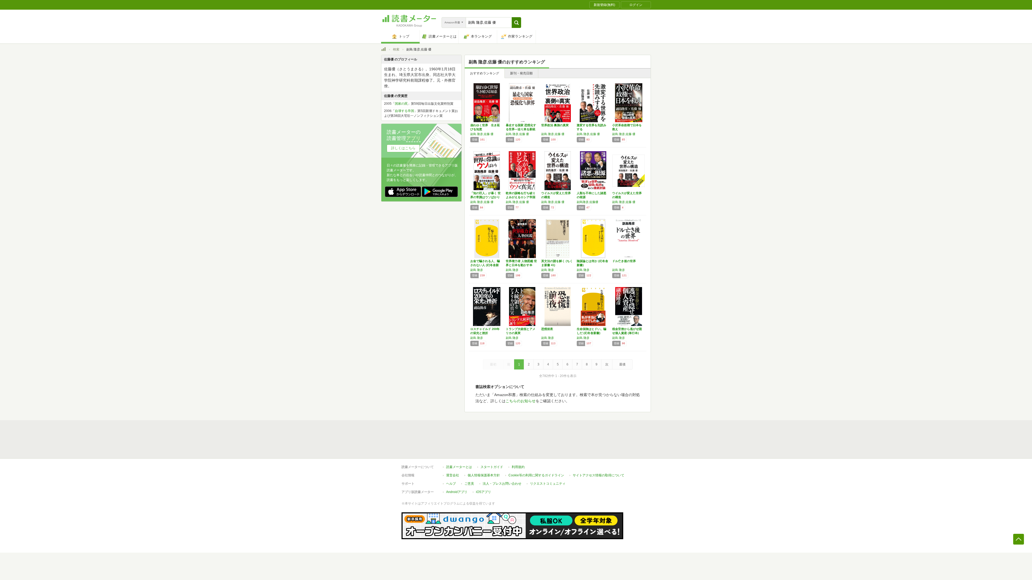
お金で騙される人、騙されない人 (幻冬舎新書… (485, 265)
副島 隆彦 (476, 269)
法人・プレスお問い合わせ (502, 483)
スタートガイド (492, 467)
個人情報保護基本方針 (484, 475)
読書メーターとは (459, 467)
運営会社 (452, 475)
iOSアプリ (483, 492)
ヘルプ (451, 483)
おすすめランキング (484, 73)
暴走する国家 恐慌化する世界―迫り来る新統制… (521, 129)
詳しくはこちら (403, 148)
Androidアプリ (456, 492)
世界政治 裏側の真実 (555, 125)
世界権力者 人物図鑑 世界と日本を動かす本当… (521, 265)
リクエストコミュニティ (547, 483)
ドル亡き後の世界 (624, 261)
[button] (516, 22)
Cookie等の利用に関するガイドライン (536, 475)
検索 (396, 49)
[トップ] (383, 50)
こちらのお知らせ (521, 401)
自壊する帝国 (404, 111)
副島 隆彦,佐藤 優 (481, 134)
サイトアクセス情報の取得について (598, 475)
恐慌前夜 (547, 329)
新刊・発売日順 (521, 73)
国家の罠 (401, 104)
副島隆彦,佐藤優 (587, 202)
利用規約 (518, 467)
